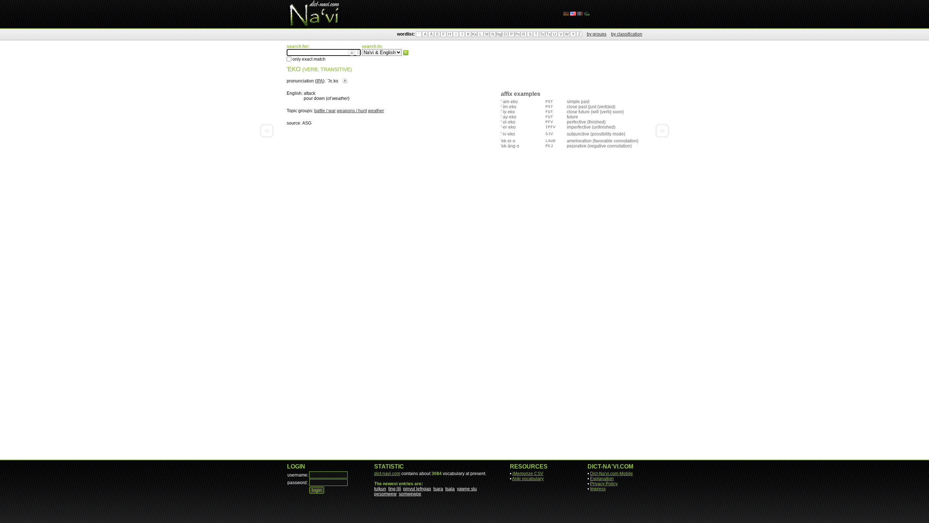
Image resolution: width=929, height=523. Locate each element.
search (406, 53)
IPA (319, 81)
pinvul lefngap (417, 488)
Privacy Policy (604, 483)
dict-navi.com (387, 473)
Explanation (602, 478)
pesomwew (385, 493)
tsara (438, 488)
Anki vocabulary (528, 478)
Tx (548, 34)
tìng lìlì (394, 488)
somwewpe (410, 493)
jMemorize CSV (527, 473)
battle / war (325, 110)
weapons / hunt (352, 110)
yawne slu (467, 488)
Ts (542, 34)
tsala (450, 488)
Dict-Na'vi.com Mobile (611, 473)
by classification (626, 34)
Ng (499, 34)
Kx (474, 34)
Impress (598, 488)
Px (517, 34)
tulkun (380, 488)
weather (376, 110)
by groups (596, 34)
